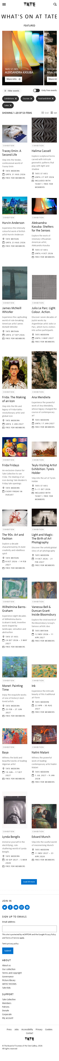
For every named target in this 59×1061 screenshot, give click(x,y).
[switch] (36, 90)
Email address (8, 922)
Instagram (22, 909)
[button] (55, 4)
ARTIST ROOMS (9, 984)
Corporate (7, 1014)
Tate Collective (9, 999)
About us (6, 965)
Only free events (49, 90)
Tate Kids (6, 987)
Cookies (48, 1029)
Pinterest (28, 909)
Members (6, 1003)
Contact (29, 1033)
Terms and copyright (12, 973)
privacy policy (13, 943)
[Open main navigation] (11, 4)
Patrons (5, 1007)
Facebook (11, 909)
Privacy (39, 1029)
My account (7, 1018)
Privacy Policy (50, 934)
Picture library (8, 980)
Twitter (5, 909)
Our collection (8, 969)
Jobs (16, 1029)
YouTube (16, 909)
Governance (7, 976)
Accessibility (27, 1029)
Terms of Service (12, 938)
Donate (5, 1010)
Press (9, 1029)
